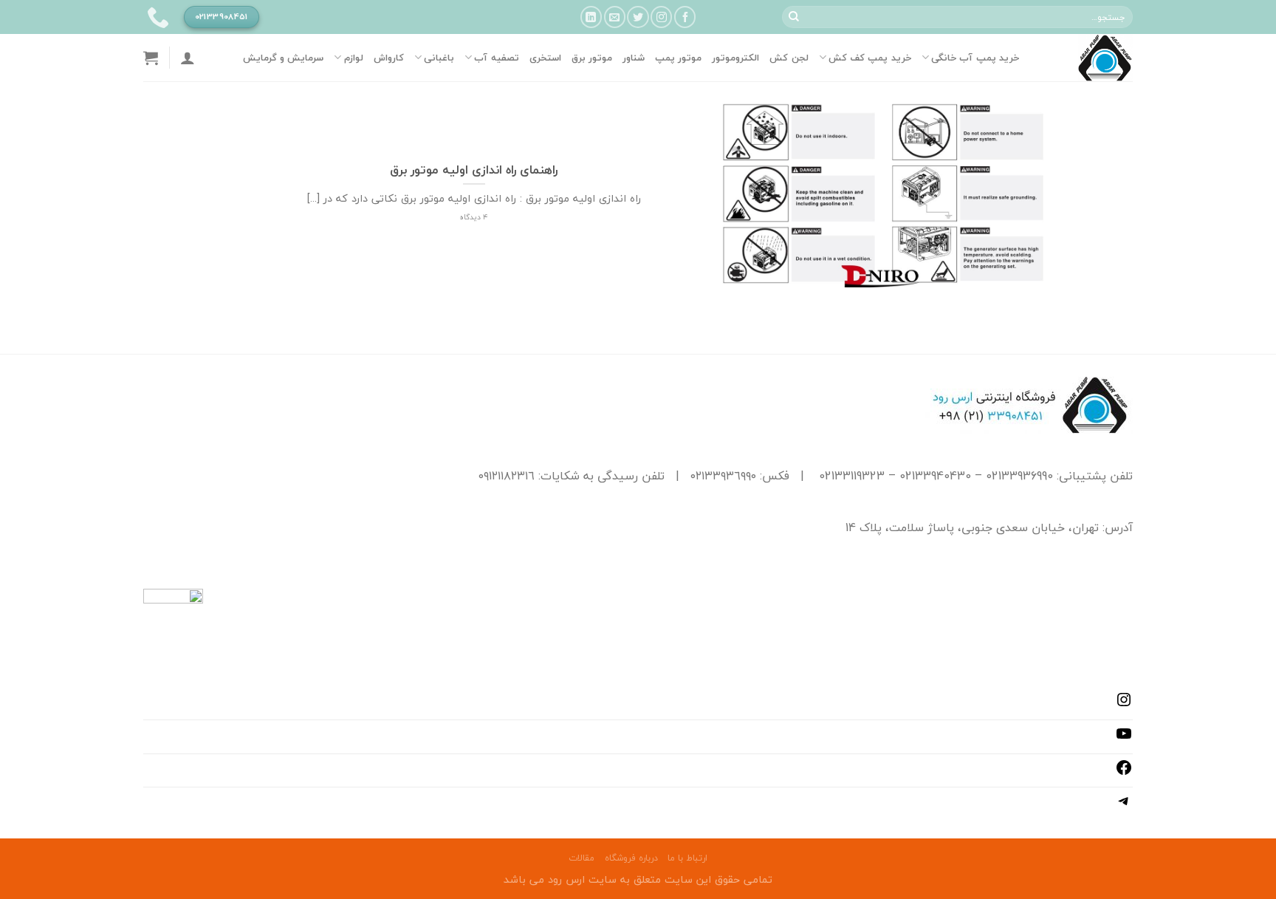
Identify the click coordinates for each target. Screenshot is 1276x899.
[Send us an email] (614, 16)
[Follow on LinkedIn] (591, 16)
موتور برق (592, 57)
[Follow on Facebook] (685, 16)
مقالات (581, 858)
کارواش (389, 57)
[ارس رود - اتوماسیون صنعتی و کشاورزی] (1087, 57)
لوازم (353, 57)
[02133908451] (156, 17)
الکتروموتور (735, 57)
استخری (545, 57)
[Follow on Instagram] (661, 16)
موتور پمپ (678, 57)
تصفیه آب (496, 57)
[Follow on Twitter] (637, 16)
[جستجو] (794, 17)
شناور (633, 57)
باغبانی (439, 57)
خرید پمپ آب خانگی (975, 57)
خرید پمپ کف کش (870, 57)
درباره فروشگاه (631, 858)
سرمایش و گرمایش (283, 57)
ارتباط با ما (687, 858)
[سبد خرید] (150, 57)
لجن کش (788, 57)
